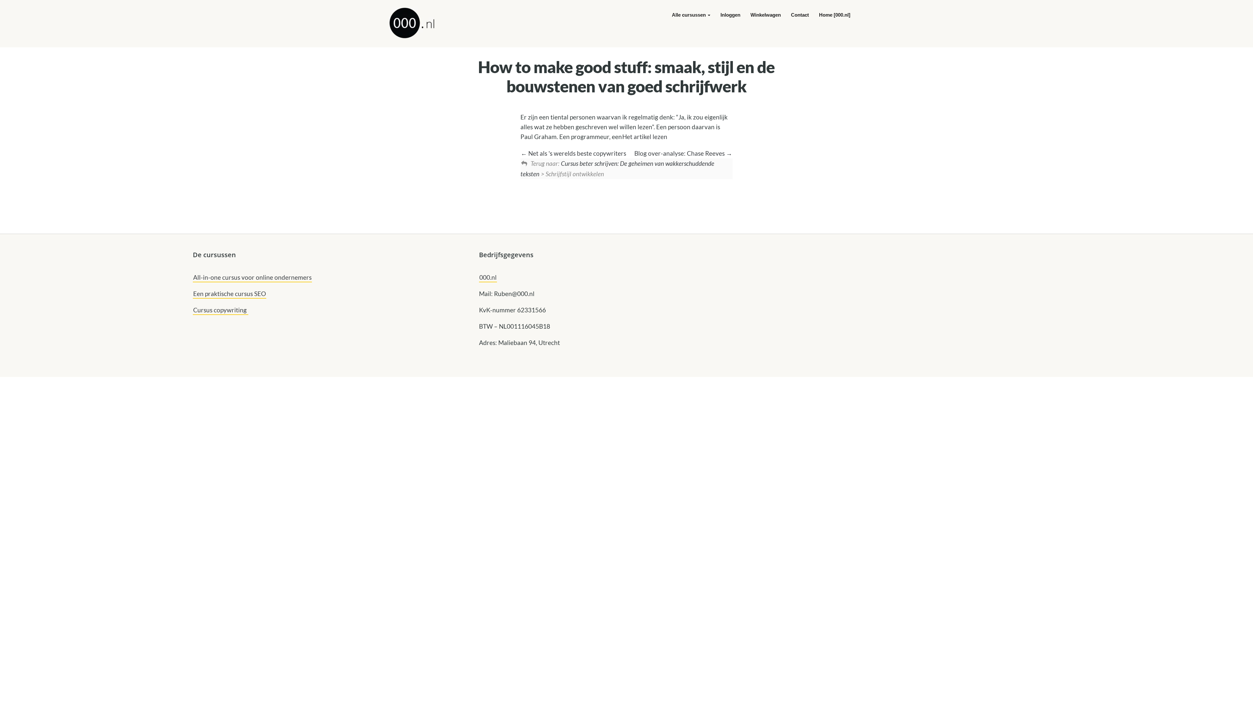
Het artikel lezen (644, 136)
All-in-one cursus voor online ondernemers (252, 277)
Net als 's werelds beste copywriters (576, 153)
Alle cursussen (689, 15)
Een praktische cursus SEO (229, 293)
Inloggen (730, 15)
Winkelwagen (765, 15)
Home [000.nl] (834, 15)
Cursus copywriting (220, 310)
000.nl (488, 277)
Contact (800, 15)
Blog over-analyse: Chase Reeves (680, 153)
